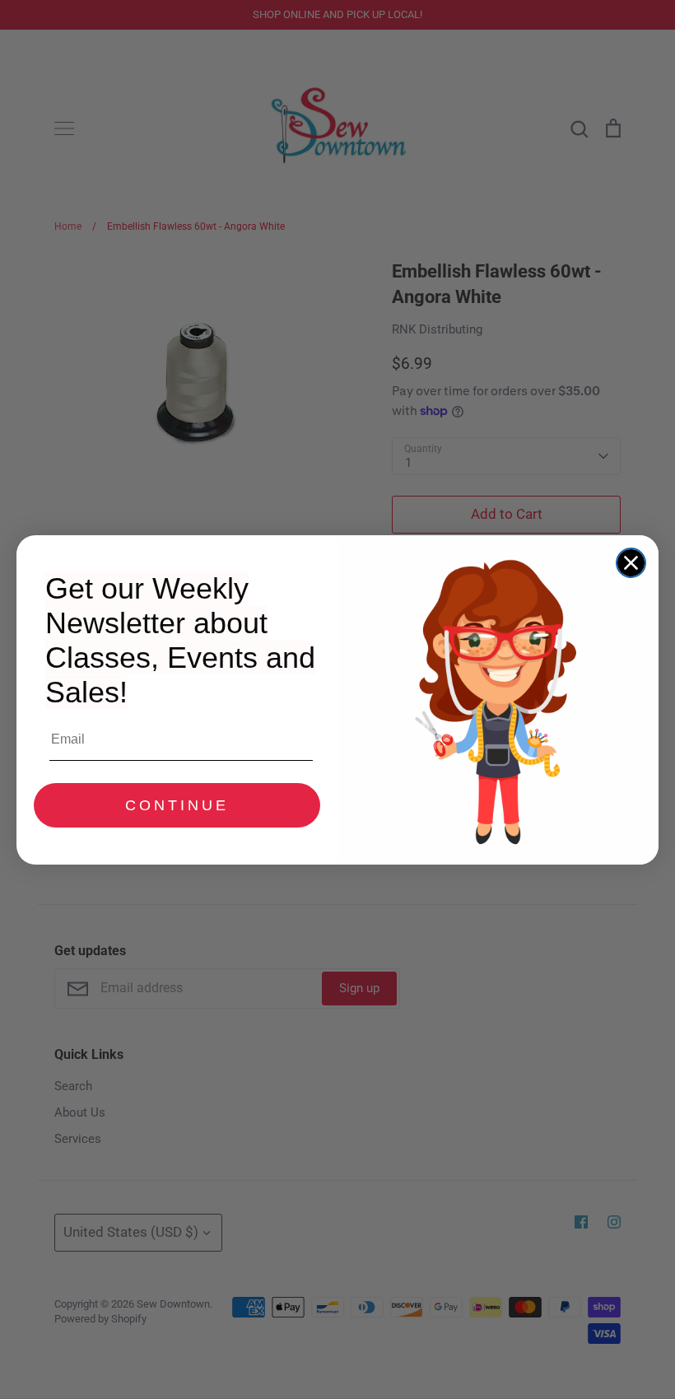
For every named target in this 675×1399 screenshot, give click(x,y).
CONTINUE (177, 805)
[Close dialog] (631, 562)
